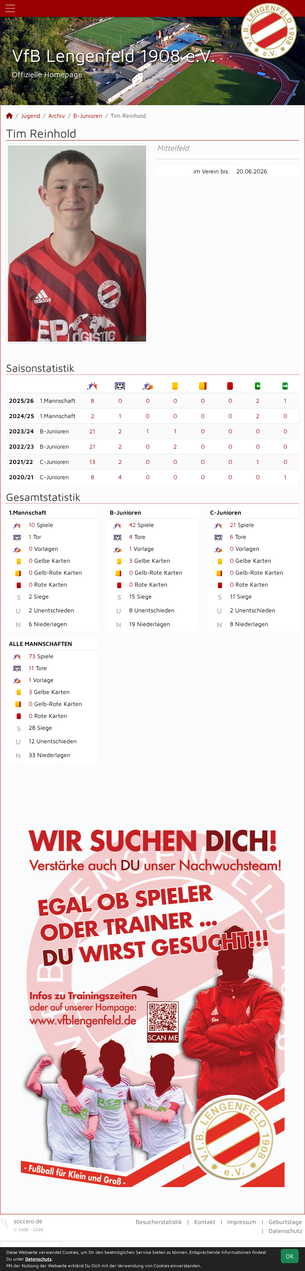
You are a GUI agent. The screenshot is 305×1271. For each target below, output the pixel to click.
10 (32, 524)
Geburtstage (285, 1221)
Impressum (241, 1221)
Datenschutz (285, 1230)
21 (92, 431)
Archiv (56, 115)
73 (32, 656)
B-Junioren (87, 115)
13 (92, 461)
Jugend (30, 115)
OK (290, 1256)
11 (31, 668)
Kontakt (204, 1221)
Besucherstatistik (159, 1221)
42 (132, 524)
